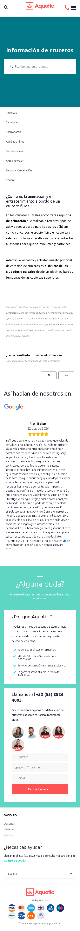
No (66, 375)
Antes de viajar (14, 160)
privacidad (55, 923)
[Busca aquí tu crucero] (11, 7)
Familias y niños (15, 141)
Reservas (11, 112)
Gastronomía (13, 132)
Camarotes (12, 122)
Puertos (8, 835)
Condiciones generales (33, 923)
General (10, 180)
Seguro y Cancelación (19, 170)
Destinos (9, 823)
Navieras (9, 829)
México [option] (19, 768)
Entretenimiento (15, 151)
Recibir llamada (38, 789)
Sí (49, 375)
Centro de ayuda (15, 860)
